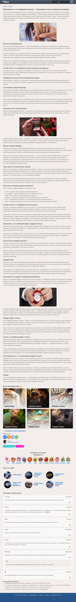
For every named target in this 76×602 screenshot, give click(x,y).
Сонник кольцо (17, 474)
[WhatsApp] (16, 437)
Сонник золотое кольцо (59, 474)
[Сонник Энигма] (6, 2)
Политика (47, 594)
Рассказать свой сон (9, 446)
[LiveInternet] (38, 598)
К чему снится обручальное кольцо (59, 484)
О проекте (41, 594)
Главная (5, 6)
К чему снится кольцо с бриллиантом (17, 484)
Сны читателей (19, 446)
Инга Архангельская (13, 442)
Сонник (10, 6)
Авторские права (33, 594)
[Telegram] (12, 437)
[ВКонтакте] (5, 437)
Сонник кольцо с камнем (39, 483)
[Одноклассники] (9, 437)
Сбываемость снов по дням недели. (15, 431)
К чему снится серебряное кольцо (38, 474)
